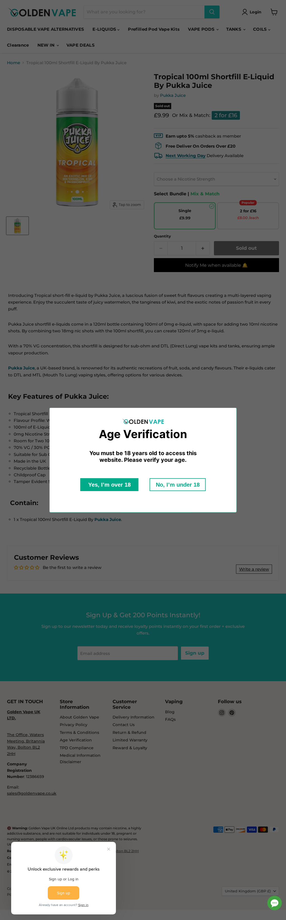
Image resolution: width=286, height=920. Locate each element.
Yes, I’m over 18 (109, 485)
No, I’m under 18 (178, 485)
